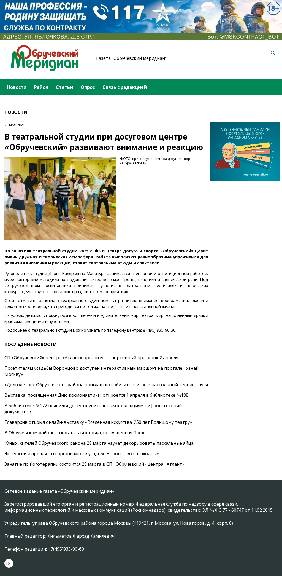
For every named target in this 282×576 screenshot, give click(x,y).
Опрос (88, 87)
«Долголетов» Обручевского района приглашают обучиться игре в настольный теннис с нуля (106, 385)
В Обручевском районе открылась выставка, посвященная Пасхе (75, 433)
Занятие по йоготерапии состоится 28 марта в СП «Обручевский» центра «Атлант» (94, 464)
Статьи (64, 87)
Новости (16, 87)
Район (41, 87)
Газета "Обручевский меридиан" (131, 58)
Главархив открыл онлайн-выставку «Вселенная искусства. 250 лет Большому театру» (98, 422)
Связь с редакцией (124, 87)
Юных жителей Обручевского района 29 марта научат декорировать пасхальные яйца (99, 443)
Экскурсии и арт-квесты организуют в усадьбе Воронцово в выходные (81, 454)
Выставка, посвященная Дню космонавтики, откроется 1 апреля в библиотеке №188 (96, 395)
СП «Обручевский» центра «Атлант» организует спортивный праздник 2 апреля (91, 358)
